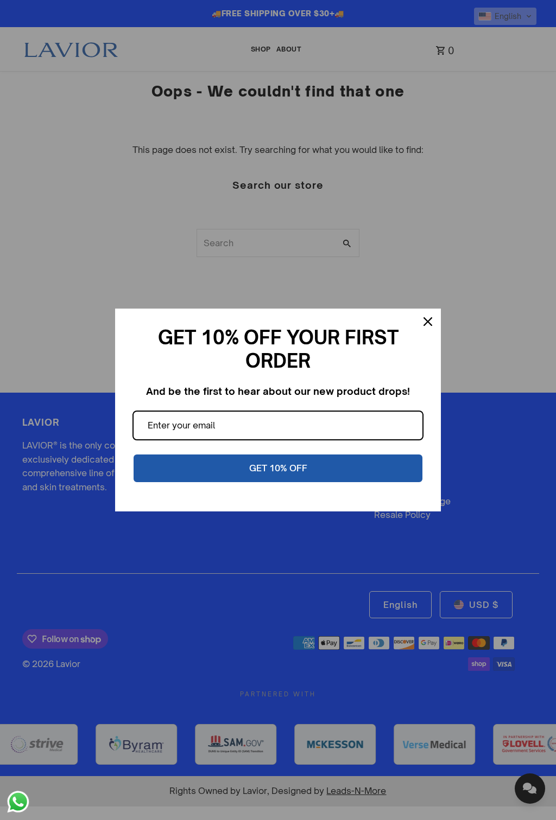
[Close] (428, 322)
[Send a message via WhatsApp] (18, 802)
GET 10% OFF (278, 468)
